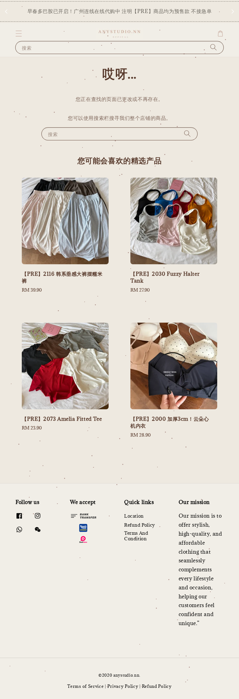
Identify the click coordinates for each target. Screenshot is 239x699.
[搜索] (213, 47)
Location (134, 516)
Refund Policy (139, 525)
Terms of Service (85, 686)
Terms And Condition (136, 536)
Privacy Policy (122, 686)
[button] (19, 33)
